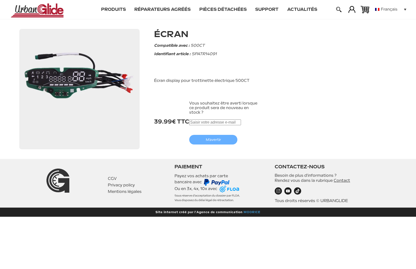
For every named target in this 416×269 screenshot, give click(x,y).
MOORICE (252, 212)
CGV (112, 178)
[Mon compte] (352, 9)
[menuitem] (114, 9)
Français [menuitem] (389, 9)
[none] (391, 9)
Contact (342, 180)
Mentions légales (125, 191)
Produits (113, 9)
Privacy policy (121, 185)
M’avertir (213, 140)
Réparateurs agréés (162, 9)
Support (267, 9)
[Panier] (365, 9)
